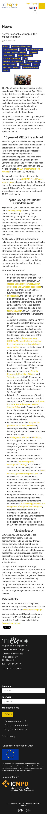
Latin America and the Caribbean (15, 52)
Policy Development (10, 49)
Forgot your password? (16, 729)
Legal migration (8, 55)
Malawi (25, 437)
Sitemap (23, 806)
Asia (25, 58)
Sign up (34, 4)
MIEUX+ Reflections (35, 49)
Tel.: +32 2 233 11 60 (11, 664)
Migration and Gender (30, 67)
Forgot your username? (16, 725)
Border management (25, 55)
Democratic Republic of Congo (21, 374)
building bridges (15, 210)
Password (6, 697)
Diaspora (36, 64)
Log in (28, 4)
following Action (14, 311)
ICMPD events (25, 64)
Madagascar (15, 437)
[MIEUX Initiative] (10, 5)
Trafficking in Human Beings (13, 61)
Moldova (37, 437)
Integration (33, 52)
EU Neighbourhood (33, 61)
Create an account (15, 721)
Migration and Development (21, 46)
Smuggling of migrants (11, 67)
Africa (22, 49)
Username (7, 686)
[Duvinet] (27, 810)
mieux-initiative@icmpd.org (15, 649)
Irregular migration (9, 64)
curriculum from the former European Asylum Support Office (25, 404)
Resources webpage (32, 609)
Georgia (34, 371)
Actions (6, 46)
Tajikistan (11, 377)
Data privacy (8, 736)
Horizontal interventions (11, 58)
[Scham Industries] (19, 810)
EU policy (6, 70)
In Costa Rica (13, 296)
